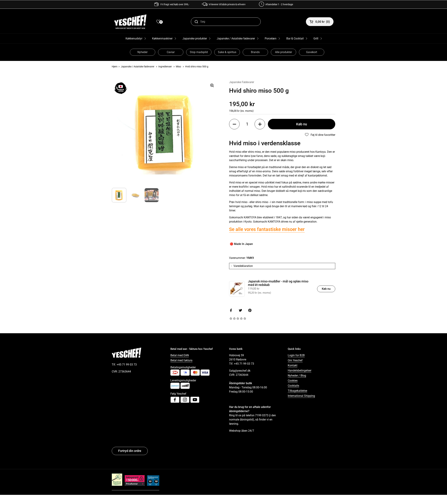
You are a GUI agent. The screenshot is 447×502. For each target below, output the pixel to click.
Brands (255, 52)
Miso (178, 66)
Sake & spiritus (227, 52)
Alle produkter (283, 52)
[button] (234, 124)
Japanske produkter (194, 38)
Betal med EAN (179, 355)
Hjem (114, 66)
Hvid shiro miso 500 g (196, 66)
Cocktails (293, 385)
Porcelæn (270, 38)
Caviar (171, 52)
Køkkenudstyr (134, 38)
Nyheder (142, 52)
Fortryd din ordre (129, 451)
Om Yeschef (295, 360)
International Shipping (301, 395)
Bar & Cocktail (295, 38)
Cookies (293, 380)
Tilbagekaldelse (297, 390)
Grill (315, 38)
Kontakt (292, 365)
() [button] (322, 21)
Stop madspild (199, 52)
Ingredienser (165, 66)
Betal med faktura (181, 360)
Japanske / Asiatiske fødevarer (236, 38)
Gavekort (311, 52)
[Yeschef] (130, 21)
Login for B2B (296, 355)
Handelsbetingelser (299, 370)
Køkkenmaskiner (162, 38)
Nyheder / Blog (297, 375)
